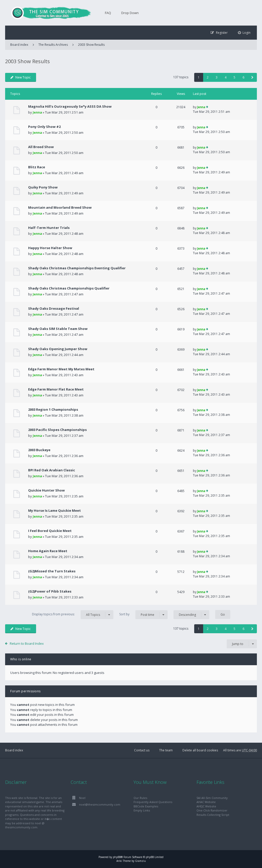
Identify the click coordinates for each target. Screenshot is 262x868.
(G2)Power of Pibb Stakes (49, 591)
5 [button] (234, 77)
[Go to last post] (207, 107)
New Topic (23, 77)
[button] (252, 77)
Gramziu (140, 861)
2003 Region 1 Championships (53, 409)
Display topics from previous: (66, 614)
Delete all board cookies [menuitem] (200, 750)
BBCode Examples (146, 806)
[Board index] (48, 12)
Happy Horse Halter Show (50, 248)
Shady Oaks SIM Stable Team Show (58, 328)
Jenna (37, 112)
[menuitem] (244, 32)
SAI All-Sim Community (212, 798)
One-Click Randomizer (211, 810)
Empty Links (142, 810)
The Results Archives (53, 44)
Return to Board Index (27, 643)
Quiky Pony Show (43, 187)
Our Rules (140, 798)
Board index (14, 750)
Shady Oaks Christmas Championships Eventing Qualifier (77, 268)
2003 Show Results (91, 44)
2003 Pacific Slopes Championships (57, 429)
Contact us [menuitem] (141, 750)
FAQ (108, 12)
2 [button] (208, 77)
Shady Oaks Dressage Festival (53, 308)
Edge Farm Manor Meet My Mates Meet (61, 369)
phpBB (117, 857)
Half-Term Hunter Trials (49, 227)
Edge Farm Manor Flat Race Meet (56, 389)
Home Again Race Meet (47, 551)
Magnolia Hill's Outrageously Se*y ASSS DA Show (70, 106)
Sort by (136, 614)
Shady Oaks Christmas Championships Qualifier (69, 288)
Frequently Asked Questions (153, 802)
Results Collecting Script (212, 815)
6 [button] (243, 77)
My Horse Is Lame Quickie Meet (54, 510)
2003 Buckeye (39, 450)
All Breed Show (41, 146)
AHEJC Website (206, 806)
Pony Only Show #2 (44, 126)
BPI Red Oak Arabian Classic (51, 470)
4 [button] (225, 77)
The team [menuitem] (166, 750)
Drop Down (130, 12)
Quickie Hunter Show (46, 490)
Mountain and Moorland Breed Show (60, 207)
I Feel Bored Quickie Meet (50, 530)
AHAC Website (206, 802)
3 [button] (216, 77)
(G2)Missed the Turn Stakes (51, 571)
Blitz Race (36, 167)
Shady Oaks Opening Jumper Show (57, 349)
